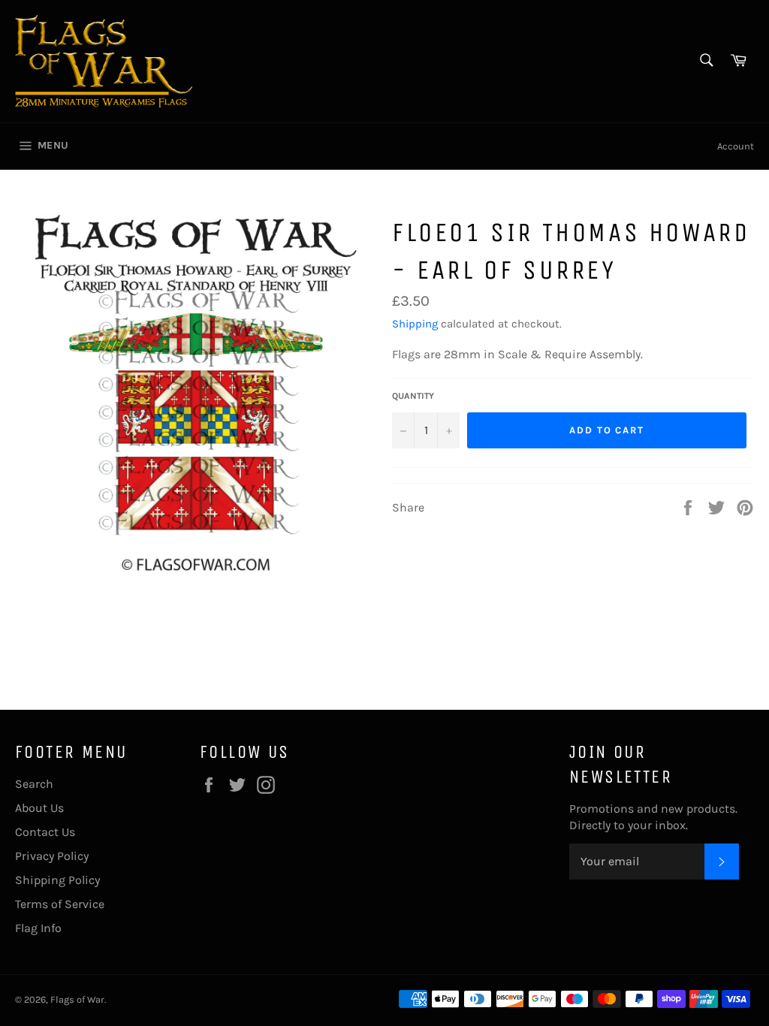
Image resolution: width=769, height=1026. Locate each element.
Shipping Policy (57, 880)
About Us (39, 808)
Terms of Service (59, 904)
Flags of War (77, 999)
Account (735, 146)
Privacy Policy (52, 856)
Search (34, 784)
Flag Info (38, 928)
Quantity (413, 396)
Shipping (415, 323)
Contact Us (45, 832)
